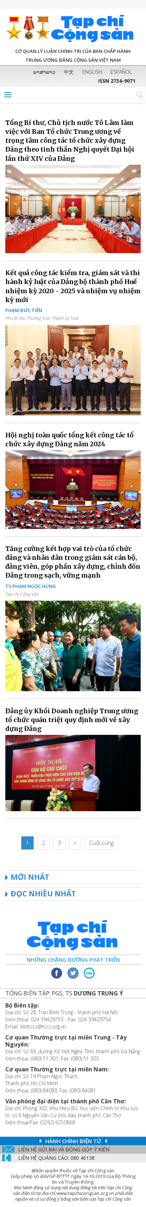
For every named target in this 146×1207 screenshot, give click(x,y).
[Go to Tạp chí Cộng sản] (73, 27)
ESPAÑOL (121, 72)
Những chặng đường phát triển (73, 959)
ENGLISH (92, 72)
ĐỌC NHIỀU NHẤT (43, 894)
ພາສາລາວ (44, 72)
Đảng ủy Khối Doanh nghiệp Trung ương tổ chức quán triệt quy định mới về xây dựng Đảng (71, 720)
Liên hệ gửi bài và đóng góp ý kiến (64, 1149)
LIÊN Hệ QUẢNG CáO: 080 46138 (56, 1157)
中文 (69, 72)
